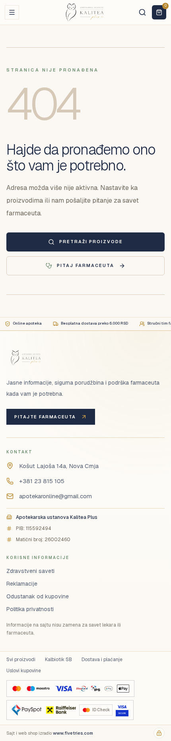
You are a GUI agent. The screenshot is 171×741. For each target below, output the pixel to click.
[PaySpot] (26, 710)
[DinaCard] (81, 689)
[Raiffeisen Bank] (60, 710)
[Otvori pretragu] (142, 12)
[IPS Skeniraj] (95, 688)
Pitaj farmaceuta (85, 265)
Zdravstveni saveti (30, 571)
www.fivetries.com (73, 733)
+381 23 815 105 (41, 481)
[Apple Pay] (123, 689)
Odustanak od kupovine (37, 596)
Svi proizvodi (20, 659)
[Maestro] (38, 689)
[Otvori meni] (12, 12)
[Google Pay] (108, 689)
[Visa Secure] (122, 710)
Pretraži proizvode (91, 241)
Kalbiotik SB (58, 659)
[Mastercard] (17, 689)
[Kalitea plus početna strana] (85, 12)
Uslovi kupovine (23, 670)
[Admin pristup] (159, 733)
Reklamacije (21, 583)
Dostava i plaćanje (102, 659)
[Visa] (63, 689)
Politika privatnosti (30, 609)
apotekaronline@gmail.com (55, 496)
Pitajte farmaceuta (45, 417)
